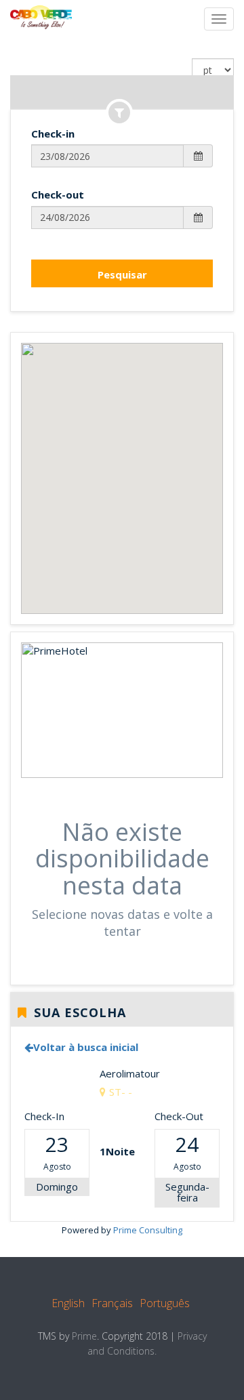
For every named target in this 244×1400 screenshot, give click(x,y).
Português (165, 1303)
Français (112, 1303)
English (68, 1303)
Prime (84, 1336)
